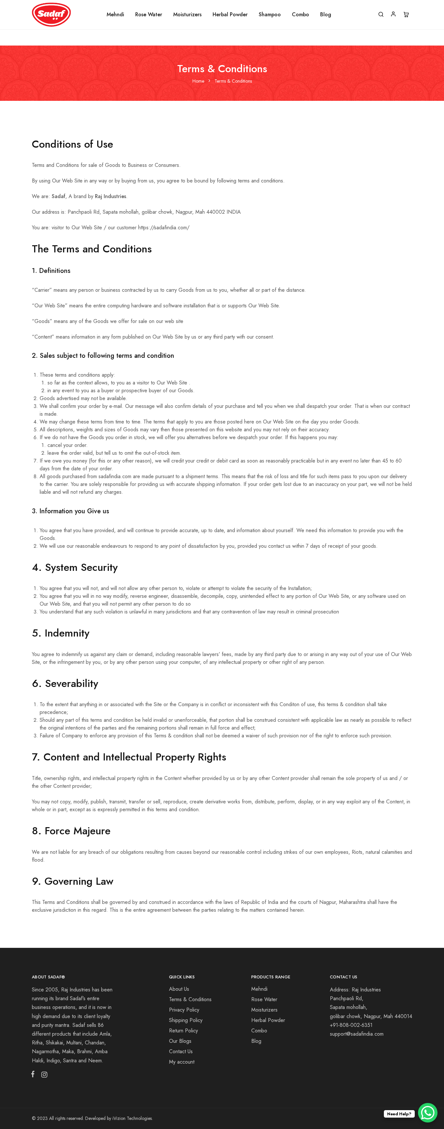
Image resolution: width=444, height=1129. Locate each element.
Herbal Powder (230, 14)
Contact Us (181, 1051)
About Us (179, 989)
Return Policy (183, 1030)
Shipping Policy (185, 1020)
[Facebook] (34, 1075)
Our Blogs (180, 1041)
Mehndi (115, 14)
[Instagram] (42, 1076)
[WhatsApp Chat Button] (427, 1112)
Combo (300, 14)
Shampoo (270, 14)
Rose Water (148, 14)
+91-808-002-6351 (351, 1025)
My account (181, 1062)
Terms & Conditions (190, 999)
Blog (325, 14)
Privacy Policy (184, 1010)
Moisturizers (187, 14)
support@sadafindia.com (357, 1034)
